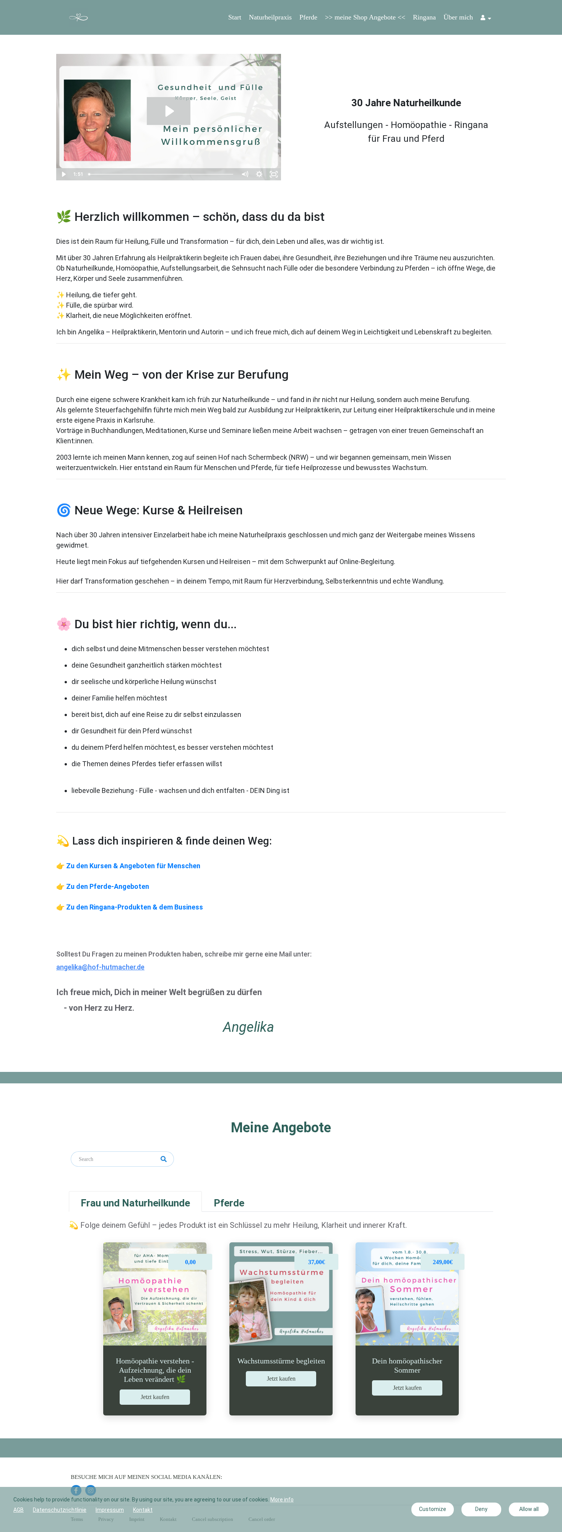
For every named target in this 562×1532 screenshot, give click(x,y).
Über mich (458, 17)
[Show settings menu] (259, 174)
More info (282, 1499)
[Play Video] (63, 174)
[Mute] (244, 174)
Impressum (110, 1510)
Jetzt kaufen (155, 1397)
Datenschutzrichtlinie (59, 1510)
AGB (18, 1510)
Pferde (308, 17)
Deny (481, 1509)
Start (234, 17)
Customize (432, 1509)
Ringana (424, 17)
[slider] (161, 174)
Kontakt (143, 1510)
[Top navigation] (486, 19)
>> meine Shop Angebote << (365, 17)
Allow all (529, 1509)
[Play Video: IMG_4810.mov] (169, 111)
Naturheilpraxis (270, 17)
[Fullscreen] (273, 174)
